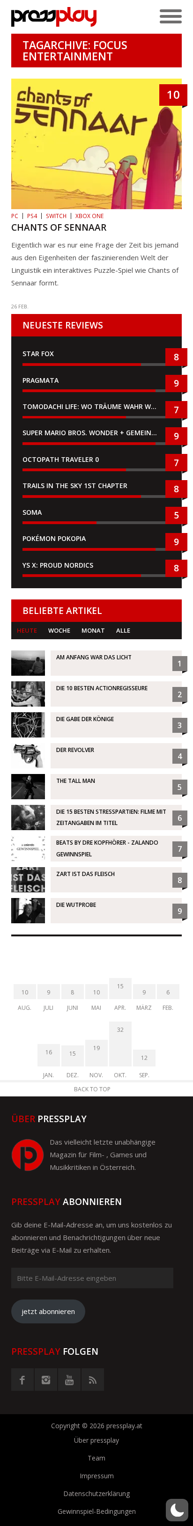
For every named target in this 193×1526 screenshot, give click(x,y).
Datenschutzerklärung (96, 1493)
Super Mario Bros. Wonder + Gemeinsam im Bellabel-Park (96, 432)
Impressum (97, 1475)
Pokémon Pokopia (54, 538)
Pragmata (40, 380)
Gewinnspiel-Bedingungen (97, 1511)
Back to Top (92, 1089)
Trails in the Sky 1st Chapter (75, 485)
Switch (56, 216)
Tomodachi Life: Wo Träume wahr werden (96, 406)
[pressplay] (53, 17)
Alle (123, 630)
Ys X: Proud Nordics (57, 565)
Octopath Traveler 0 (60, 459)
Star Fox (38, 353)
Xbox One (89, 216)
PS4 (32, 216)
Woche (59, 630)
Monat (93, 630)
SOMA (32, 512)
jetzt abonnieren (48, 1311)
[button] (177, 1510)
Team (96, 1457)
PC (14, 216)
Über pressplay (96, 1440)
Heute (27, 630)
